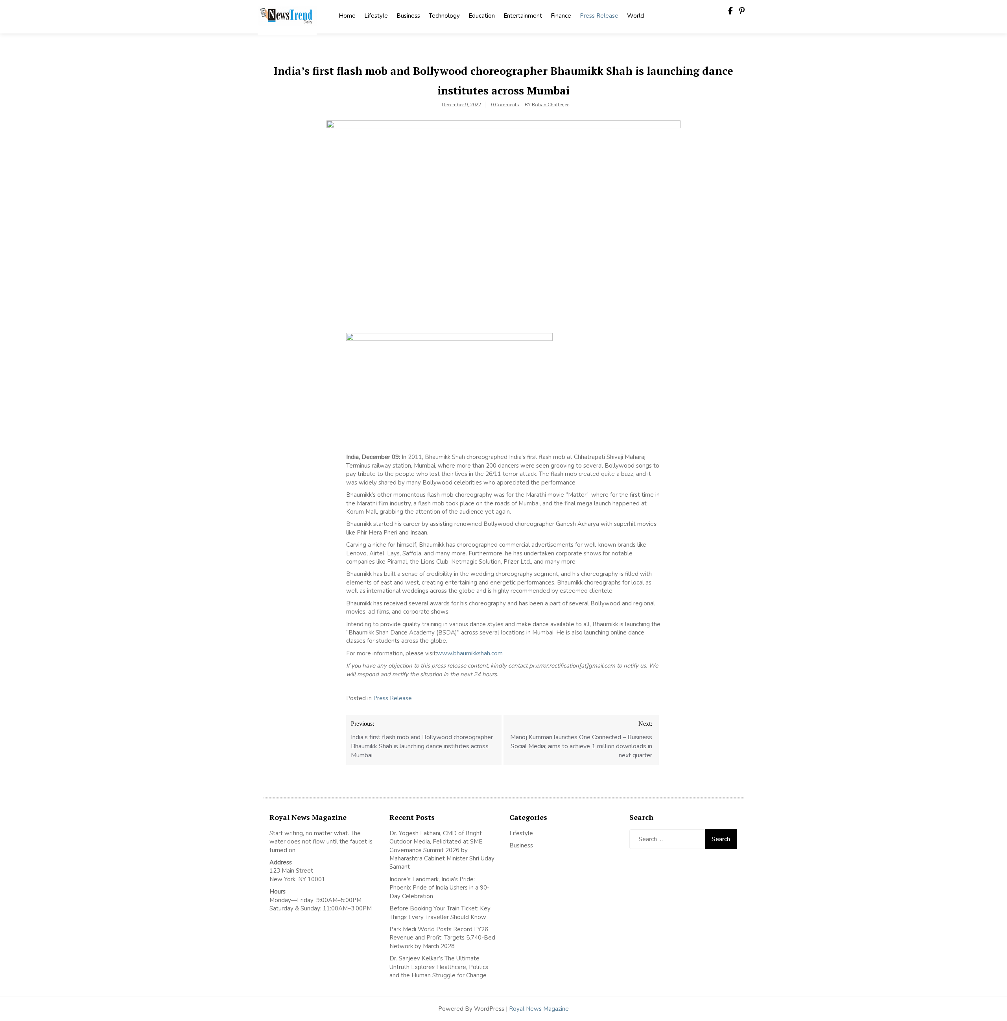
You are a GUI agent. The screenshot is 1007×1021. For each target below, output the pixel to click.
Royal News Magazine (539, 1009)
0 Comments (505, 105)
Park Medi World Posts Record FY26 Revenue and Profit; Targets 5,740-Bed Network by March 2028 (442, 937)
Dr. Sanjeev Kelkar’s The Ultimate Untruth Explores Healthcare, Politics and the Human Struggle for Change (438, 966)
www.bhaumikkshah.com (470, 653)
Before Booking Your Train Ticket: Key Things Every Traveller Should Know (440, 912)
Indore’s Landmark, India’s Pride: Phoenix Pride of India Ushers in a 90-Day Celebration (439, 887)
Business (408, 16)
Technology (444, 16)
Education (481, 16)
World (635, 16)
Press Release (599, 16)
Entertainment (523, 16)
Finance (561, 16)
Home (347, 16)
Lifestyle (376, 16)
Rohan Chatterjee (550, 105)
